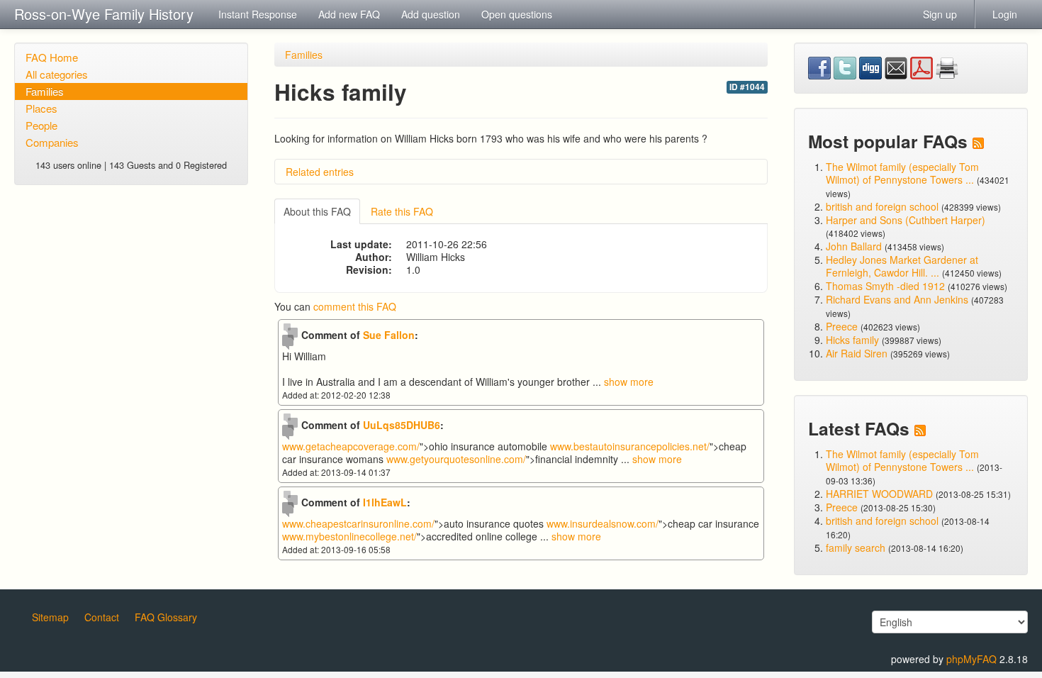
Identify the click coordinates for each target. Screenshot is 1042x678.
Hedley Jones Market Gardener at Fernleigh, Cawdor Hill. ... (902, 265)
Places (41, 108)
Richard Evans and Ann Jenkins (897, 299)
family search (857, 547)
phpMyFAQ (971, 659)
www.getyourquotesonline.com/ (456, 459)
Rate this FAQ (402, 211)
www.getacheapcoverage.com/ (351, 446)
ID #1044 (747, 87)
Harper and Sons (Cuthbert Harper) (905, 220)
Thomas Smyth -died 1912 (885, 286)
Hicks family (854, 340)
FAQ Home (52, 57)
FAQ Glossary (166, 617)
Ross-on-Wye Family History (104, 14)
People (41, 125)
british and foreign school (882, 206)
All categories (57, 74)
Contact (101, 617)
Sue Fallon (389, 335)
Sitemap (50, 617)
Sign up (940, 14)
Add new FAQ (349, 14)
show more (629, 381)
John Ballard (854, 246)
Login (1004, 14)
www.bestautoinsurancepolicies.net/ (630, 446)
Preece (842, 326)
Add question (430, 14)
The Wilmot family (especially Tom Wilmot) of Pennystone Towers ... (902, 173)
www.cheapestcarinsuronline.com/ (358, 523)
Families (45, 91)
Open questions (516, 14)
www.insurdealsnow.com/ (603, 523)
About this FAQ (317, 211)
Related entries (320, 172)
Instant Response (257, 14)
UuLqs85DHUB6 (401, 425)
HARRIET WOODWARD (879, 494)
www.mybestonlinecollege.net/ (349, 536)
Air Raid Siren (856, 353)
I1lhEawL (385, 502)
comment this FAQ (354, 306)
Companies (52, 142)
